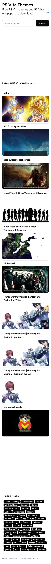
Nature (30, 512)
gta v (7, 539)
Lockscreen (28, 501)
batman (41, 519)
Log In (47, 13)
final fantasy (24, 522)
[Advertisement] (25, 54)
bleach (32, 543)
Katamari (37, 522)
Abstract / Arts (12, 508)
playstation (10, 522)
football (42, 543)
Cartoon (24, 505)
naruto (26, 529)
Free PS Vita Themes (10, 558)
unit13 (8, 525)
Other (34, 505)
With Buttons (11, 505)
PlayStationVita (12, 529)
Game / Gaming (12, 501)
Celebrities (19, 512)
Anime (39, 501)
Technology (10, 515)
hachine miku (25, 532)
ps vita (42, 549)
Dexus (17, 525)
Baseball (25, 539)
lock (17, 549)
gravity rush (10, 532)
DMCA (35, 558)
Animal (8, 519)
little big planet (29, 549)
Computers (33, 515)
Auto (32, 519)
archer (16, 539)
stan (24, 543)
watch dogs (38, 539)
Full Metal (27, 525)
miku (7, 536)
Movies (25, 508)
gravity (8, 549)
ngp (24, 519)
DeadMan (36, 529)
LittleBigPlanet (11, 543)
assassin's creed (20, 536)
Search (42, 23)
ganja (17, 519)
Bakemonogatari (35, 546)
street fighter (18, 546)
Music (35, 508)
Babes (7, 512)
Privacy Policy (26, 558)
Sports (22, 515)
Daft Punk (39, 532)
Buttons (34, 536)
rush (7, 546)
